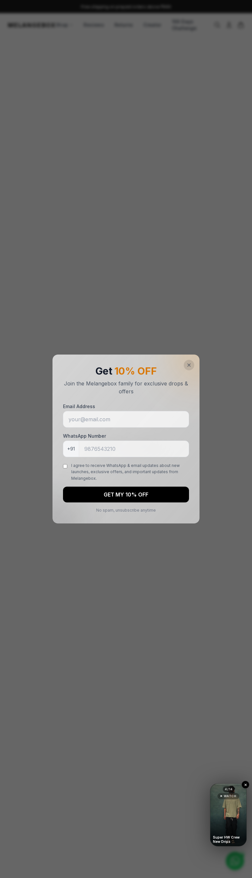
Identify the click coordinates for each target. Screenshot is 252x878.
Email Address (79, 406)
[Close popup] (189, 365)
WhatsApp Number (84, 436)
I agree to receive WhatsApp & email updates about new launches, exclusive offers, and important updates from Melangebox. (125, 472)
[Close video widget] (245, 785)
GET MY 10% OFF (126, 494)
